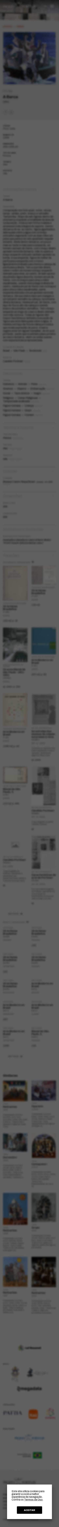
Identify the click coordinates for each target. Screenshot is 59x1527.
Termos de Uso (33, 1499)
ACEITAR (29, 1510)
